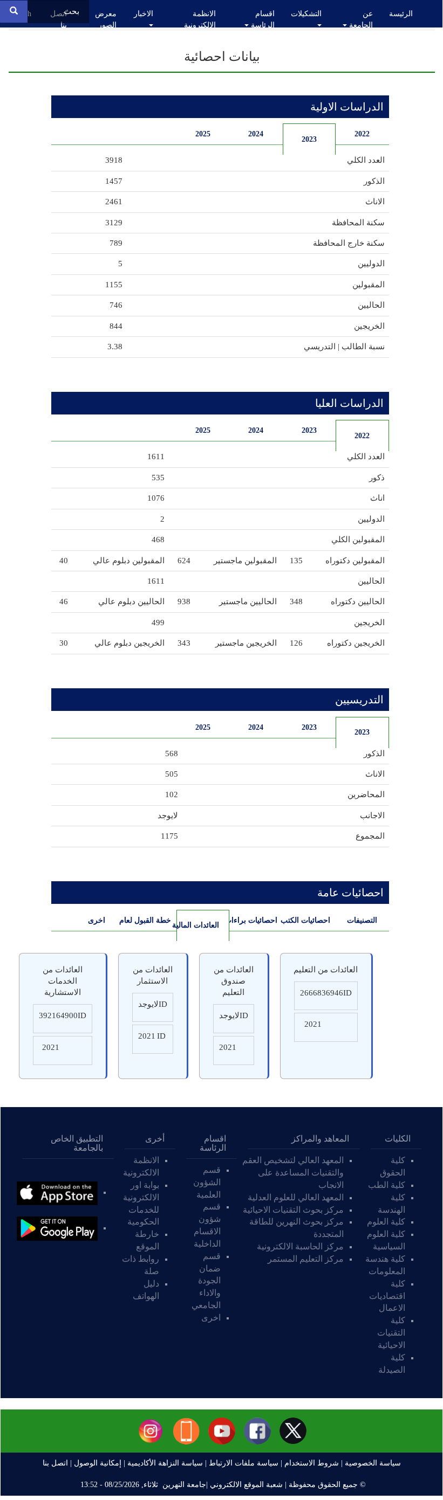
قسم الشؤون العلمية (207, 1182)
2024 (255, 134)
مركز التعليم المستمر (306, 1258)
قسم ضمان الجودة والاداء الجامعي (206, 1281)
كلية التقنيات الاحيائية (391, 1333)
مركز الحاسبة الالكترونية (300, 1246)
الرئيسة (401, 14)
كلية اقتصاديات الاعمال (387, 1296)
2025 (202, 134)
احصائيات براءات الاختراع (253, 920)
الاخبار (143, 14)
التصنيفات (362, 920)
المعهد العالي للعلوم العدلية (296, 1197)
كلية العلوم (386, 1221)
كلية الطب (386, 1185)
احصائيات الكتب (307, 920)
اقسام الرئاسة (262, 19)
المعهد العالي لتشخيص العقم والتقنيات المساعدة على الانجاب (293, 1173)
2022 (362, 134)
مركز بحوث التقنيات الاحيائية (293, 1209)
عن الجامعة (360, 19)
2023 (309, 139)
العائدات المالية (197, 925)
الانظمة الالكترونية (200, 19)
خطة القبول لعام (147, 920)
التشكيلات (306, 14)
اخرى (96, 920)
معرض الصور (106, 19)
